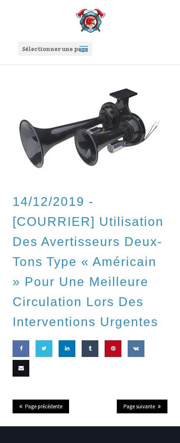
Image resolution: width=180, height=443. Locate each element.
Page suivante (139, 406)
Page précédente (43, 406)
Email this (19, 392)
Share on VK (134, 373)
